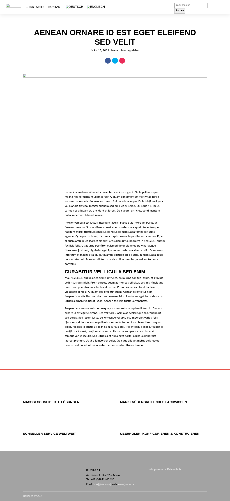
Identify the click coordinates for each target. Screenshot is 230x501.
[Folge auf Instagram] (122, 61)
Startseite (35, 6)
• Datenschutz (172, 469)
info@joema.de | (102, 484)
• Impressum (156, 469)
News (114, 50)
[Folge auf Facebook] (108, 61)
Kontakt (55, 6)
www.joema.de (126, 484)
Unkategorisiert (129, 50)
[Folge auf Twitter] (115, 61)
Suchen (180, 10)
